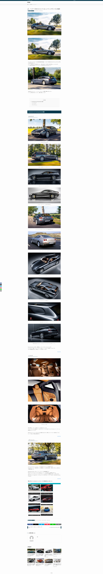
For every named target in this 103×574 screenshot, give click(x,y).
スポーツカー (48, 520)
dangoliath (31, 540)
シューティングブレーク (38, 520)
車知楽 (28, 2)
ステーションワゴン (44, 520)
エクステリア (35, 102)
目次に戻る (59, 351)
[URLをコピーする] (58, 524)
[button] (30, 524)
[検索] (75, 0)
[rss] (74, 0)
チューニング (33, 520)
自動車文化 (29, 520)
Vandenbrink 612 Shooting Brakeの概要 (37, 101)
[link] (37, 536)
